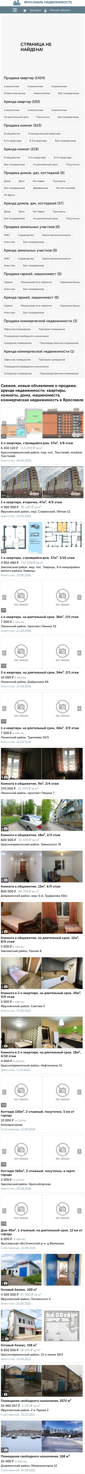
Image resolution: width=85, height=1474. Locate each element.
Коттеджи (38, 181)
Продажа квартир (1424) (24, 78)
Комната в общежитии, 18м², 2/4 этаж (30, 835)
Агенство (9, 242)
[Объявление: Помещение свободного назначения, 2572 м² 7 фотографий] (42, 1396)
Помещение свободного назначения (26, 336)
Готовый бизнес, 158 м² (19, 1345)
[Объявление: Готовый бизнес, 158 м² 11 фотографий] (42, 1341)
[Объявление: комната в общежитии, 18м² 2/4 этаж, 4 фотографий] (42, 831)
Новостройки (41, 93)
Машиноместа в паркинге (36, 282)
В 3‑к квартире (38, 141)
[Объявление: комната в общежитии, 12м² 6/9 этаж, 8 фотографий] (42, 882)
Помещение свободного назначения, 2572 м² (36, 1401)
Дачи (22, 181)
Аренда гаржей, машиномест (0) (31, 297)
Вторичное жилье (14, 93)
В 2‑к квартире (12, 141)
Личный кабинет (59, 10)
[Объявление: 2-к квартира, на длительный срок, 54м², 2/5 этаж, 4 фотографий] (21, 668)
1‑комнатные (11, 86)
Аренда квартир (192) (22, 102)
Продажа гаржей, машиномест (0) (32, 274)
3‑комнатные (59, 86)
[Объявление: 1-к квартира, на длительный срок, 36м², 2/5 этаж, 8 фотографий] (21, 613)
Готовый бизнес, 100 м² (19, 1289)
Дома (7, 181)
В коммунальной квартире (44, 133)
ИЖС (7, 235)
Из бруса (9, 195)
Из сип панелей (65, 188)
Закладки (35, 10)
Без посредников (68, 93)
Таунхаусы (59, 181)
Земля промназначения (56, 235)
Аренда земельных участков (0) (30, 250)
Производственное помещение (59, 343)
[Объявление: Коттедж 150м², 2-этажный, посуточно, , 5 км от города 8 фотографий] (21, 1107)
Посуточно (43, 117)
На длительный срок (16, 117)
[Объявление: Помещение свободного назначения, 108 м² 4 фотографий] (42, 1452)
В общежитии (12, 133)
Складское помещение (18, 343)
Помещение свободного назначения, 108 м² (35, 1456)
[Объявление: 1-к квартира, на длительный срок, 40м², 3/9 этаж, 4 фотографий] (21, 724)
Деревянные (40, 188)
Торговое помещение (52, 329)
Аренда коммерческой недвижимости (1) (39, 351)
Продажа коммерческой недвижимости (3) (40, 321)
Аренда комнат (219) (21, 149)
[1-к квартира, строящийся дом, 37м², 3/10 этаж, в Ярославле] (21, 553)
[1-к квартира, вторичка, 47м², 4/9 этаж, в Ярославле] (21, 498)
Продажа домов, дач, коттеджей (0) (34, 173)
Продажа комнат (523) (22, 125)
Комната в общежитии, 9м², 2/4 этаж (30, 783)
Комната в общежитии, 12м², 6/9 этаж (30, 886)
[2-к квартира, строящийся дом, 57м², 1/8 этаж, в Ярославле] (21, 439)
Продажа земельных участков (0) (32, 227)
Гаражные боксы (70, 282)
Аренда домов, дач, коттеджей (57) (33, 203)
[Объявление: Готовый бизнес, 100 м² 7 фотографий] (42, 1285)
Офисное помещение (17, 329)
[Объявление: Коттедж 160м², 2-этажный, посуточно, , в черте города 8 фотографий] (21, 1167)
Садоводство (26, 235)
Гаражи (8, 282)
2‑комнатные (35, 86)
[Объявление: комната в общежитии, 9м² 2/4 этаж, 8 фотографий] (42, 779)
